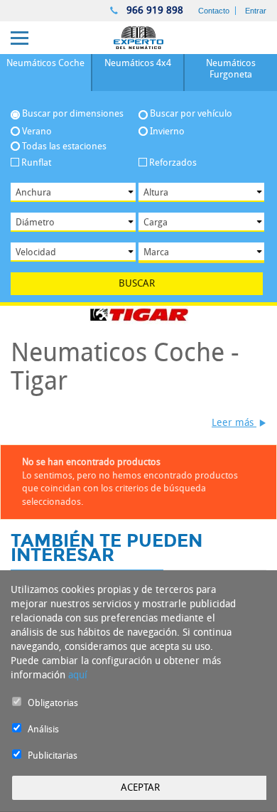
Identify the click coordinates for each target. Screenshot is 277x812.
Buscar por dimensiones (73, 114)
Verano (37, 131)
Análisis (43, 729)
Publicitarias (52, 755)
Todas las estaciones (64, 146)
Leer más (234, 423)
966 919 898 (153, 10)
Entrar (255, 10)
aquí (77, 675)
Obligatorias (53, 703)
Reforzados (173, 163)
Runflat (36, 163)
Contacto (213, 10)
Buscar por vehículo (191, 114)
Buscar (137, 283)
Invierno (167, 131)
